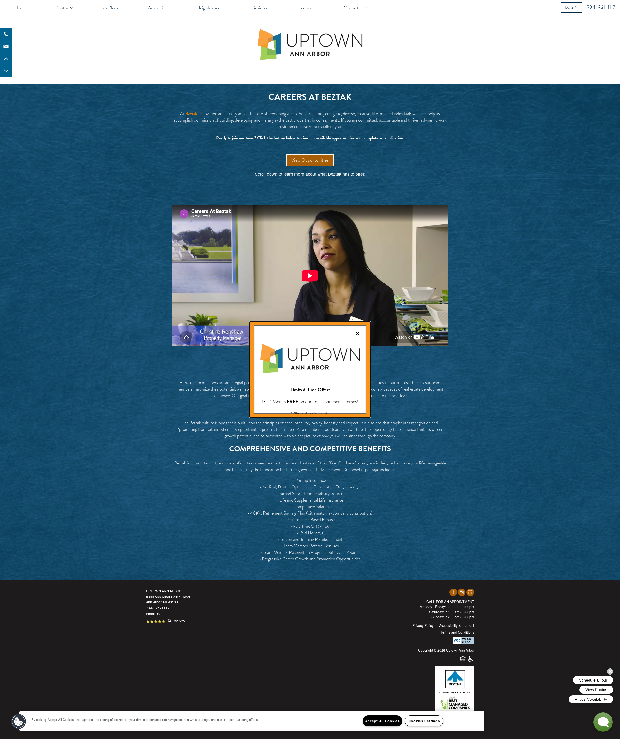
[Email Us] (6, 46)
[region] (251, 721)
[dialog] (310, 369)
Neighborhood (209, 7)
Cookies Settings (424, 720)
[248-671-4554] (6, 34)
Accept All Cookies (382, 720)
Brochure (305, 7)
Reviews (259, 7)
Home (20, 7)
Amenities (157, 7)
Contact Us (353, 7)
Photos (62, 7)
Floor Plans (108, 7)
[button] (571, 7)
